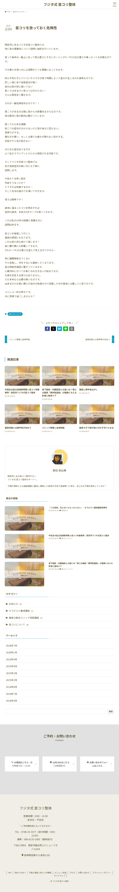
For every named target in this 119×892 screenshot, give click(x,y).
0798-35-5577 (28, 832)
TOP (9, 872)
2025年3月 (11, 673)
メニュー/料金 (60, 872)
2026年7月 (11, 645)
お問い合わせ (83, 872)
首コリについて (15, 314)
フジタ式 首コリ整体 (60, 4)
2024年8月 (11, 687)
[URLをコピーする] (71, 329)
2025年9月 (11, 659)
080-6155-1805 (32, 839)
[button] (47, 329)
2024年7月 (11, 694)
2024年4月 (11, 700)
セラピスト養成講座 (21, 610)
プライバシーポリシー (101, 872)
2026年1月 (11, 652)
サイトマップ (59, 875)
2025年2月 (11, 680)
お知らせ (15, 604)
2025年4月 (11, 666)
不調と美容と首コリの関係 (40, 872)
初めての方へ (20, 872)
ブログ (72, 872)
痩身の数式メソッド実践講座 (26, 617)
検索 (111, 711)
